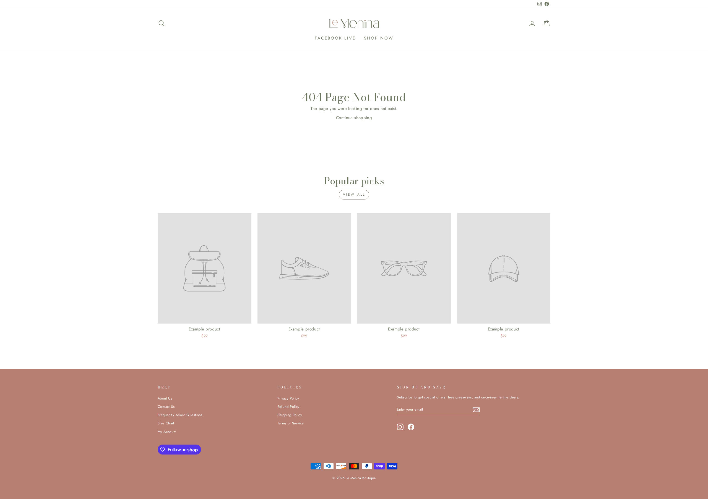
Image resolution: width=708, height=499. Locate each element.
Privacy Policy (288, 398)
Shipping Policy (289, 414)
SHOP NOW (379, 38)
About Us (165, 398)
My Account (167, 431)
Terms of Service (290, 423)
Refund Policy (288, 406)
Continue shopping (354, 118)
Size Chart (166, 423)
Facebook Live (335, 38)
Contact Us (166, 406)
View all (354, 194)
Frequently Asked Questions (180, 414)
